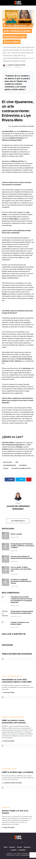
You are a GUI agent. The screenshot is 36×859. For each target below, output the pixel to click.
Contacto (14, 850)
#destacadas (7, 462)
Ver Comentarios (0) (18, 521)
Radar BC (5, 717)
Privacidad (21, 850)
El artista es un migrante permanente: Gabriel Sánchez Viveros (21, 581)
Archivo (19, 847)
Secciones (27, 847)
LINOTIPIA (9, 853)
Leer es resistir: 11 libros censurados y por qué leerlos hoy (21, 569)
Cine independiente (9, 465)
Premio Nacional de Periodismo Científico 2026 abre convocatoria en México (22, 545)
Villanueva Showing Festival (21, 468)
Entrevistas (7, 19)
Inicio (5, 847)
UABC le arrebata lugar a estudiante (17, 772)
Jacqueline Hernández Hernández (18, 507)
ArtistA (4, 676)
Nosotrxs (12, 847)
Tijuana (5, 468)
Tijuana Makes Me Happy (22, 19)
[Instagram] (15, 842)
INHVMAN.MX (26, 855)
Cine (16, 462)
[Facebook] (11, 842)
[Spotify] (24, 842)
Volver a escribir (16, 534)
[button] (2, 3)
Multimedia (23, 465)
